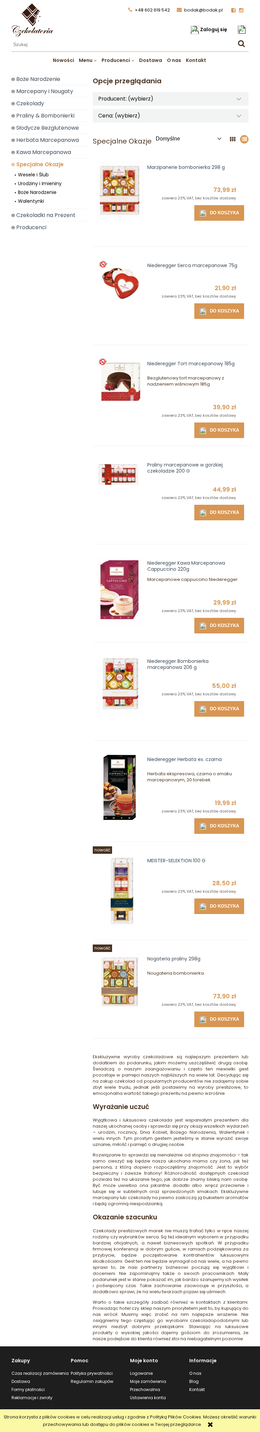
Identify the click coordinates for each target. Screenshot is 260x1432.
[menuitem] (63, 60)
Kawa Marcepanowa (43, 152)
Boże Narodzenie (38, 79)
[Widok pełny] (244, 139)
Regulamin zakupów (92, 1381)
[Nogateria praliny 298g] (120, 991)
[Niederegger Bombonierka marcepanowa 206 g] (120, 694)
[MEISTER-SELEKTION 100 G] (120, 893)
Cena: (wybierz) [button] (119, 115)
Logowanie (141, 1373)
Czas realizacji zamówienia (40, 1373)
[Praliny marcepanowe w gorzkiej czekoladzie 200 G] (120, 497)
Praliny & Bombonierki (45, 116)
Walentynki (31, 201)
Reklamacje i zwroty (32, 1398)
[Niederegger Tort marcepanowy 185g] (120, 396)
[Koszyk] (242, 29)
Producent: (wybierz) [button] (125, 98)
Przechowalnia (145, 1389)
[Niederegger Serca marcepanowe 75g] (120, 298)
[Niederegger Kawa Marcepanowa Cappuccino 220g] (120, 595)
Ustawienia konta (148, 1398)
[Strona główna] (33, 30)
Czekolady (30, 103)
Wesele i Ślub (33, 174)
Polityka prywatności (92, 1373)
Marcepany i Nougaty (44, 91)
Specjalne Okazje (40, 164)
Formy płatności (28, 1389)
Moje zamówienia (148, 1381)
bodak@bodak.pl (203, 10)
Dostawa (21, 1381)
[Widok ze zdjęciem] (232, 139)
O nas (195, 1373)
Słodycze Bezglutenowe (47, 128)
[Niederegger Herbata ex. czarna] (120, 792)
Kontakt (197, 1389)
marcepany (106, 1197)
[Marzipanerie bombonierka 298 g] (120, 200)
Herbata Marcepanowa (47, 140)
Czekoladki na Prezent (45, 215)
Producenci (31, 227)
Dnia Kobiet (153, 1132)
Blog (194, 1381)
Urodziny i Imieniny (40, 183)
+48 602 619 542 (152, 10)
